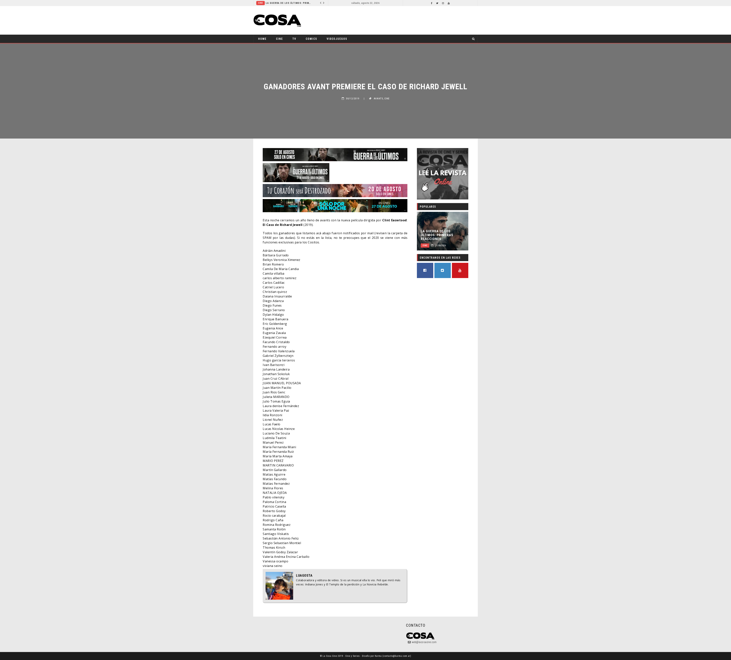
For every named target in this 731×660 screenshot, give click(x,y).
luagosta (304, 575)
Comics (290, 3)
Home (262, 38)
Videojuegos (337, 38)
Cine (279, 38)
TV (294, 38)
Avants (378, 98)
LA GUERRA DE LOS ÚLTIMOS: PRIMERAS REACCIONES (437, 235)
